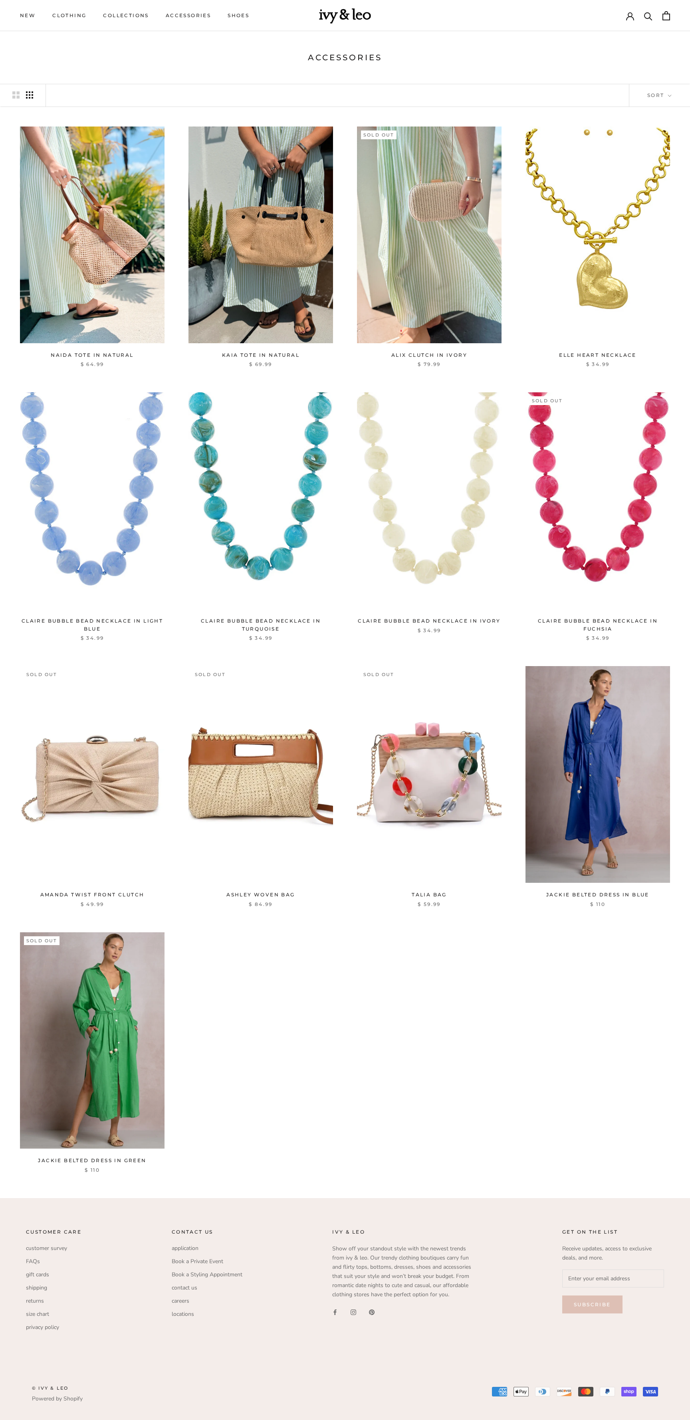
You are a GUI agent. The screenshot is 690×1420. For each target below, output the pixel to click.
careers (180, 1301)
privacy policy (42, 1327)
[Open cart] (666, 15)
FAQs (33, 1261)
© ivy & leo (50, 1388)
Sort (656, 95)
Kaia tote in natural (260, 355)
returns (35, 1301)
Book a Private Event (197, 1261)
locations (183, 1314)
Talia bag (429, 895)
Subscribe (592, 1304)
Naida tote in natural (92, 355)
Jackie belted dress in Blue (597, 895)
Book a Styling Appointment (207, 1274)
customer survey (46, 1248)
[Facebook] (335, 1311)
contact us (184, 1287)
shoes (238, 15)
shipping (36, 1287)
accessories (188, 15)
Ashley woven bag (260, 895)
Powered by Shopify (57, 1398)
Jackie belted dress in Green (92, 1160)
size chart (37, 1314)
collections (126, 15)
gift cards (37, 1274)
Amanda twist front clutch (92, 895)
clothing (69, 15)
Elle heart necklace (597, 355)
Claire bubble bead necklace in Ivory (429, 621)
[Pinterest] (372, 1311)
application (185, 1248)
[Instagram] (353, 1311)
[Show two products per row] (16, 95)
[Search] (648, 16)
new (28, 15)
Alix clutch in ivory (429, 355)
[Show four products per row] (29, 95)
